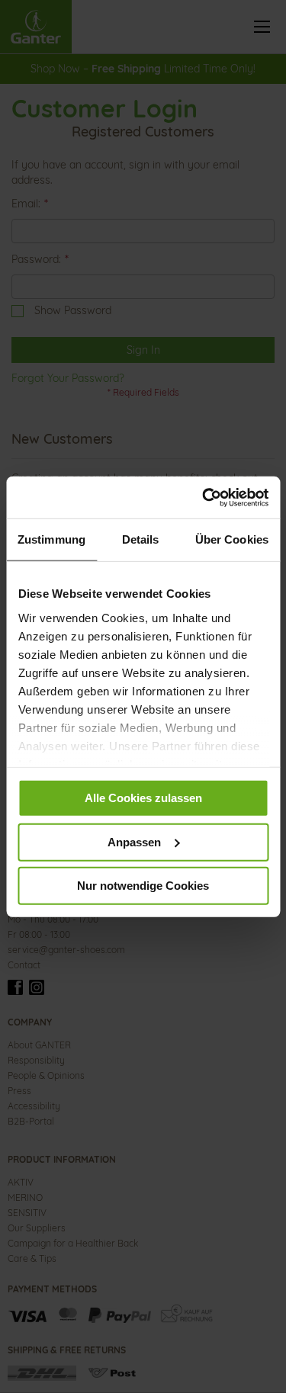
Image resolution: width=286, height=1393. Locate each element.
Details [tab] (140, 539)
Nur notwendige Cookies (143, 885)
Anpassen (134, 841)
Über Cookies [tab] (231, 539)
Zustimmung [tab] (51, 539)
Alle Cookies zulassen (143, 797)
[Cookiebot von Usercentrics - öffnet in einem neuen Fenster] (203, 497)
